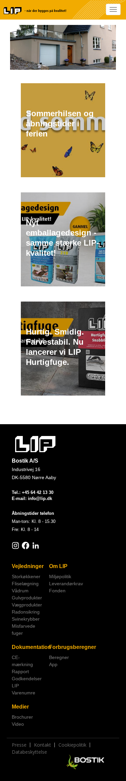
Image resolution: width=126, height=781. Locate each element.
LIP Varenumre (23, 689)
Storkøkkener (26, 576)
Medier (20, 707)
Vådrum (20, 590)
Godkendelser (27, 678)
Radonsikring (26, 612)
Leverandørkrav (65, 583)
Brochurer (22, 717)
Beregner (59, 657)
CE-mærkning (22, 661)
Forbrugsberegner (65, 647)
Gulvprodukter (27, 597)
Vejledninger (28, 566)
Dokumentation (28, 647)
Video (18, 724)
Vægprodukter (27, 604)
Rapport (20, 671)
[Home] (35, 10)
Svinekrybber (26, 619)
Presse (19, 745)
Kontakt (42, 745)
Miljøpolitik (60, 576)
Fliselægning (25, 583)
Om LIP (58, 566)
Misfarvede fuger (23, 629)
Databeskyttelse (29, 752)
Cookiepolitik (72, 745)
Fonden (57, 590)
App (53, 664)
